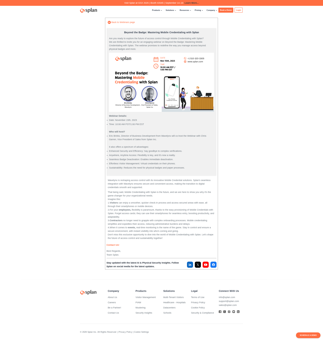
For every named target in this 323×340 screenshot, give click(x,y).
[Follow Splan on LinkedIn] (190, 265)
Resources (184, 10)
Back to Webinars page (123, 22)
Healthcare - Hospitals (174, 302)
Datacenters (169, 307)
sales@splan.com (228, 305)
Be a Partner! (114, 307)
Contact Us (113, 312)
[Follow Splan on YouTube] (206, 265)
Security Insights (144, 312)
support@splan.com (229, 301)
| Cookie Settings (141, 332)
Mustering (140, 307)
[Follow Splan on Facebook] (213, 265)
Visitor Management (146, 297)
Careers (112, 302)
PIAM (138, 302)
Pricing (198, 10)
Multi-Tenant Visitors (173, 297)
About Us (112, 297)
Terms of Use (197, 297)
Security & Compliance (202, 312)
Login (238, 10)
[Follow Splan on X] (198, 265)
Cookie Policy (198, 307)
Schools (167, 312)
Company (211, 10)
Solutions (170, 10)
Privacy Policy (198, 302)
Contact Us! (112, 245)
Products (156, 10)
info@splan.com (227, 297)
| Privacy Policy (125, 332)
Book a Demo (226, 10)
